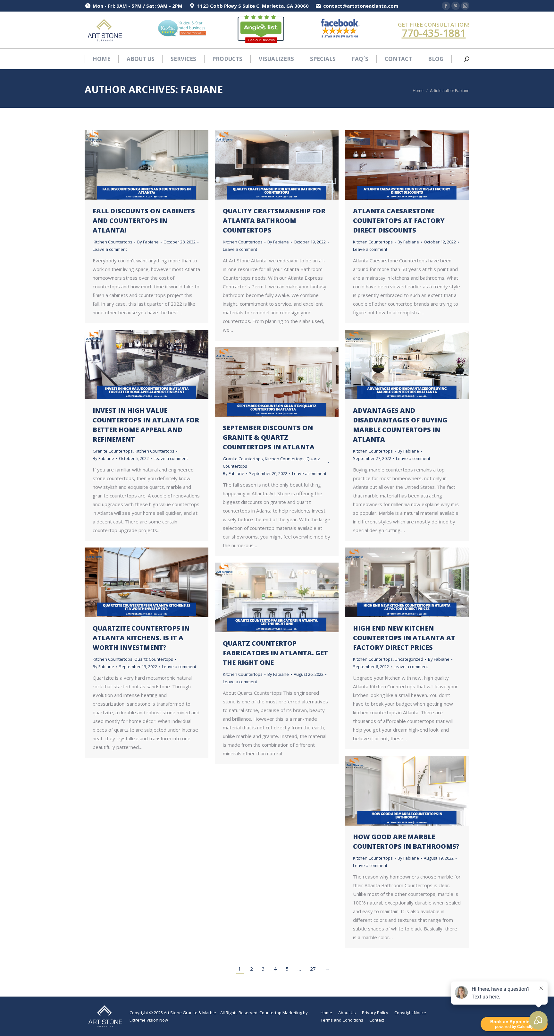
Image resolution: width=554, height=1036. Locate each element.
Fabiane (201, 89)
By (148, 242)
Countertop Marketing (280, 1012)
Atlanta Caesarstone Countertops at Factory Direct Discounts (399, 220)
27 (313, 968)
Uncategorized (409, 659)
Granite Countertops (113, 451)
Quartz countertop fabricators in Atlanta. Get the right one (275, 653)
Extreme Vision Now (149, 1020)
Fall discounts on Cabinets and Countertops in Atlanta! (144, 220)
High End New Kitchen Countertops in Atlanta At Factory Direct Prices (404, 638)
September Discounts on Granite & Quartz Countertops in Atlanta (269, 437)
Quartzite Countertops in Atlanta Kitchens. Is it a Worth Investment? (141, 638)
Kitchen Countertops (112, 242)
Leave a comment (110, 249)
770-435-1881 (434, 33)
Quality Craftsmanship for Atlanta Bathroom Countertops (274, 220)
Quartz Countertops (153, 659)
